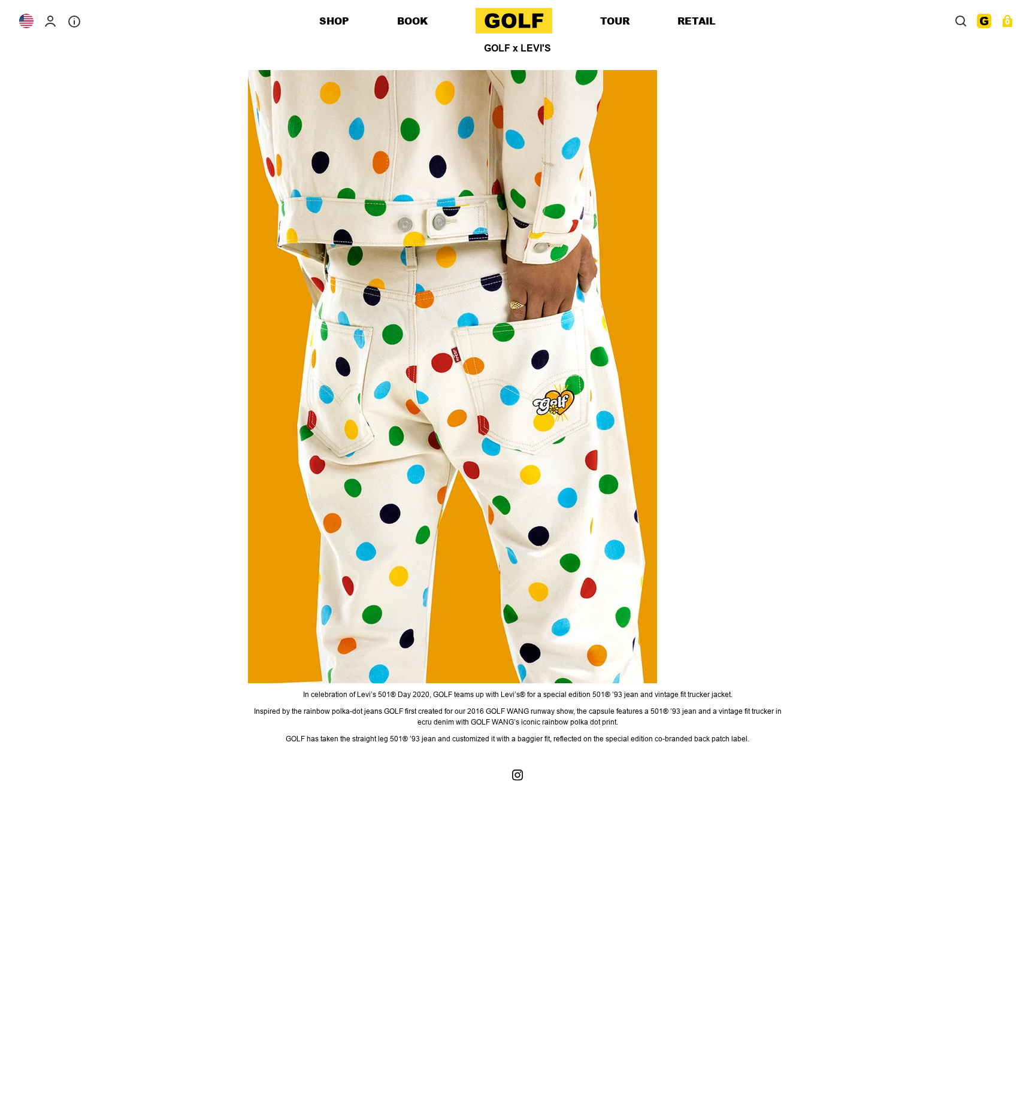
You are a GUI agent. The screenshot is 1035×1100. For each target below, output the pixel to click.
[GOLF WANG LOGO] (514, 20)
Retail (696, 21)
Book (412, 21)
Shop (334, 21)
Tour (615, 21)
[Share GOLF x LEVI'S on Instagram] (517, 774)
